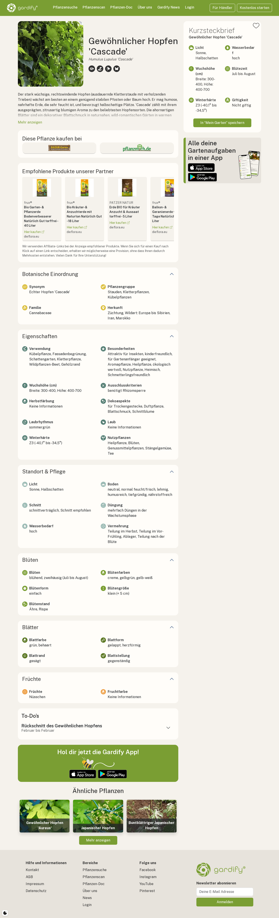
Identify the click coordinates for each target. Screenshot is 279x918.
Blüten (30, 560)
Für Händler (222, 8)
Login (189, 7)
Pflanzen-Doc (121, 7)
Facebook (148, 870)
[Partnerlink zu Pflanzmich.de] (137, 147)
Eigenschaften (39, 336)
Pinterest (147, 891)
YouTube (146, 884)
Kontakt (32, 870)
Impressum (35, 884)
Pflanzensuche (65, 7)
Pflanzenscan (94, 7)
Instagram (148, 877)
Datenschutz (36, 891)
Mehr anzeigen (98, 840)
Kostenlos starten (254, 8)
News (87, 898)
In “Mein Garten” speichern (222, 123)
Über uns (145, 7)
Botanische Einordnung (50, 274)
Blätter (30, 627)
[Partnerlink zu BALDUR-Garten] (59, 147)
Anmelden (225, 902)
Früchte (31, 679)
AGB (29, 877)
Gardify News (168, 7)
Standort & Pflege (43, 471)
